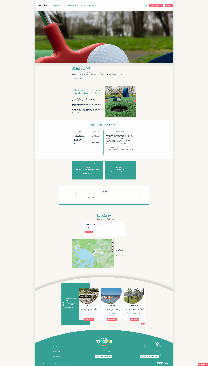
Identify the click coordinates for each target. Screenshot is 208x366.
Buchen (203, 364)
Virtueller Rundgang (157, 5)
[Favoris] (169, 2)
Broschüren (56, 347)
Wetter (170, 5)
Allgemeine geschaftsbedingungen (63, 363)
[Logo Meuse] (166, 362)
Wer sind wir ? (51, 363)
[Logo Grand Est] (160, 363)
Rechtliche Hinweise (42, 363)
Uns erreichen (57, 356)
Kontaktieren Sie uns (104, 356)
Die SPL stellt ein (57, 351)
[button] (171, 2)
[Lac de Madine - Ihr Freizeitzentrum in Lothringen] (43, 5)
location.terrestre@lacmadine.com (120, 171)
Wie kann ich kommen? (149, 356)
